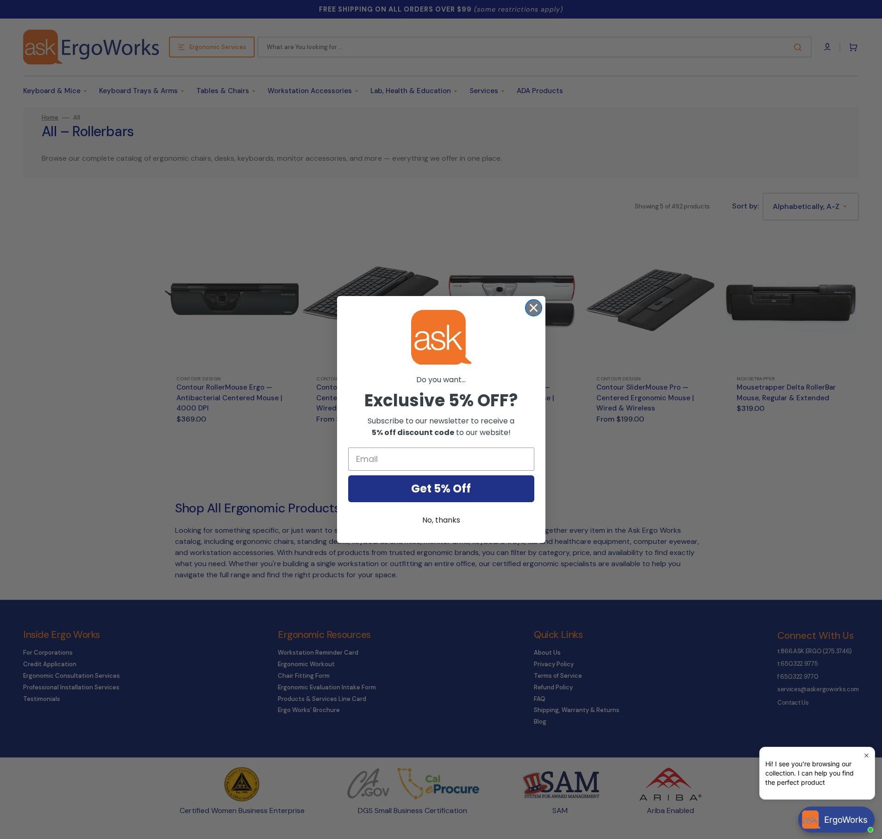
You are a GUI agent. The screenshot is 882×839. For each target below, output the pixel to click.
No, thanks (441, 520)
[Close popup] (866, 755)
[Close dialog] (533, 308)
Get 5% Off (441, 488)
